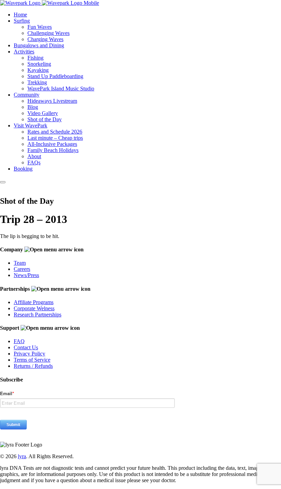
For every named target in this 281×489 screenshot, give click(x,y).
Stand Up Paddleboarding (55, 76)
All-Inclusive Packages (52, 144)
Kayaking (38, 70)
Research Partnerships (37, 314)
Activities (24, 51)
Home (20, 14)
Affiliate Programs (33, 302)
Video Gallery (42, 113)
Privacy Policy (29, 353)
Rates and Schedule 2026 (54, 132)
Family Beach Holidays (52, 150)
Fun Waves (39, 27)
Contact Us (26, 347)
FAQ (19, 341)
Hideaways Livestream (52, 101)
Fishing (35, 58)
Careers (22, 269)
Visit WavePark (30, 125)
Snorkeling (39, 64)
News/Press (26, 275)
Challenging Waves (48, 33)
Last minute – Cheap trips (55, 138)
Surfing (22, 21)
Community (26, 95)
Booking (23, 169)
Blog (32, 107)
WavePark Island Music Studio (60, 88)
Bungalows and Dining (39, 45)
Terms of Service (32, 360)
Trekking (37, 82)
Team (20, 263)
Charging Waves (45, 39)
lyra (22, 456)
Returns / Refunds (33, 366)
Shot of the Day (44, 119)
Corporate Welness (34, 308)
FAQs (33, 162)
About (34, 156)
